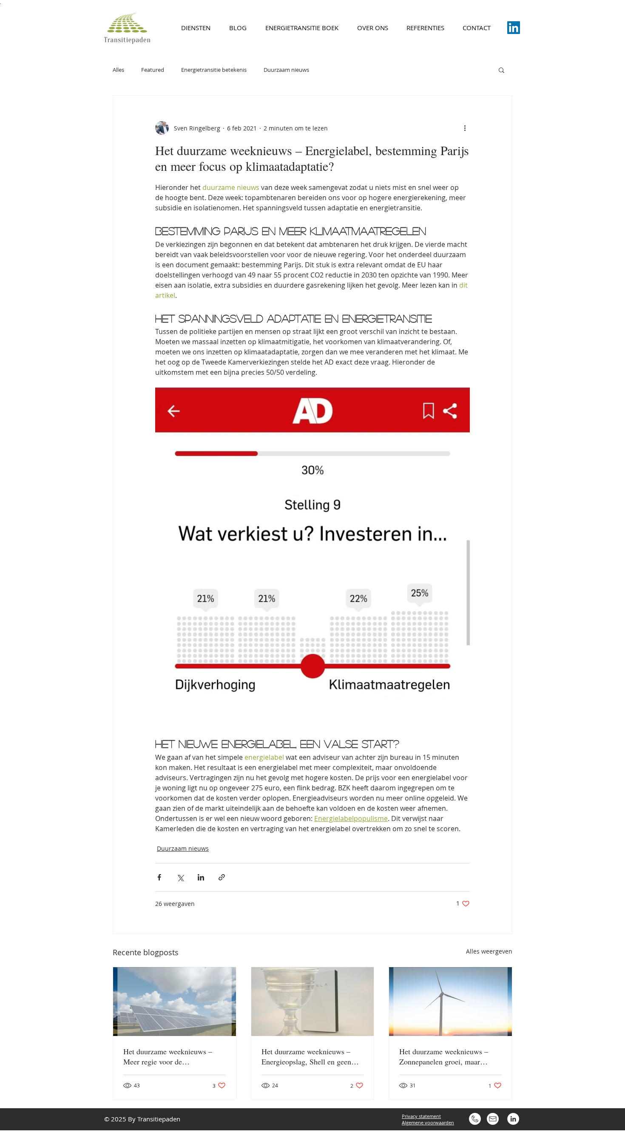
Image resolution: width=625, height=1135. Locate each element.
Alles (118, 70)
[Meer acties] (465, 128)
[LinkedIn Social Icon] (513, 27)
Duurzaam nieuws (286, 70)
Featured (152, 70)
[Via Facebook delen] (159, 877)
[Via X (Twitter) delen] (180, 877)
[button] (501, 69)
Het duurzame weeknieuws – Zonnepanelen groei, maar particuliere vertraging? (443, 1056)
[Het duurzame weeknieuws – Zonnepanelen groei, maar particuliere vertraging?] (450, 1001)
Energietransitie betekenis (214, 70)
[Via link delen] (222, 877)
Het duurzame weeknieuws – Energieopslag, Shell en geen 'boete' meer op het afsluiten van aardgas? (311, 1056)
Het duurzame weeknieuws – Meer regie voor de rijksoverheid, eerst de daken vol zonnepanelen (173, 1056)
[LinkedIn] (513, 1119)
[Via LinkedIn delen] (201, 877)
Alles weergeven (489, 951)
